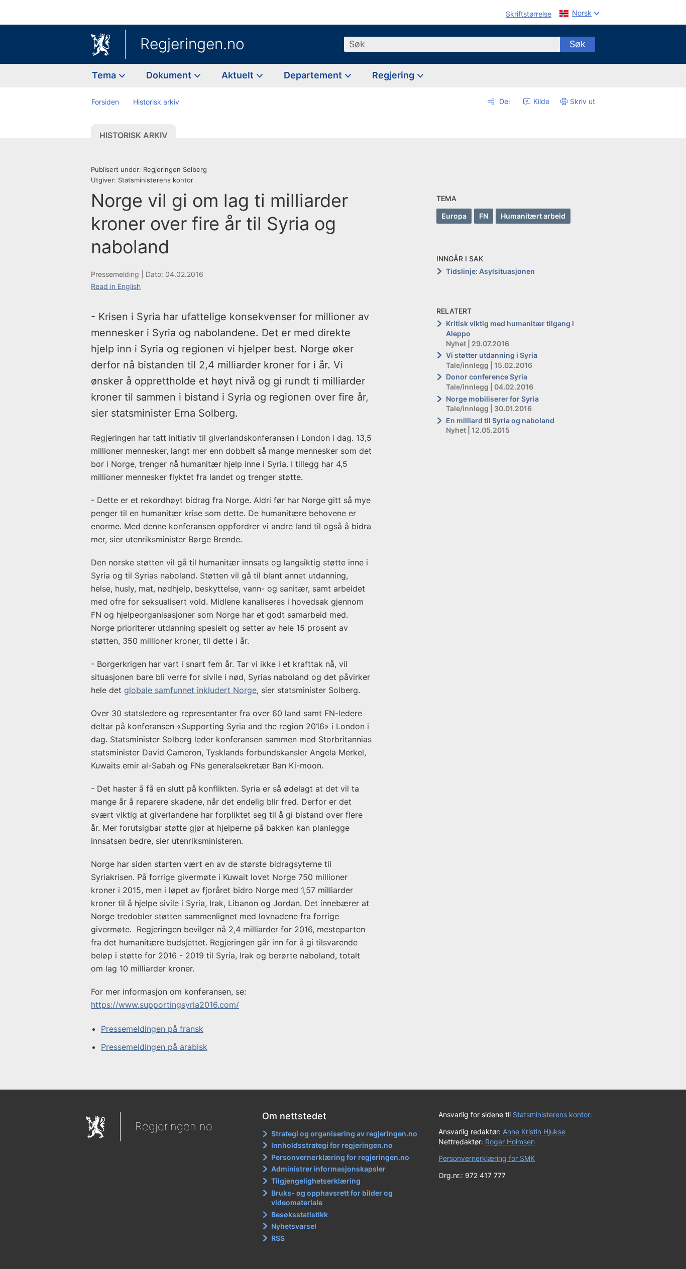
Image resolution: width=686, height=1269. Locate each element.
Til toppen (237, 1075)
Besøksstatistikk (299, 1214)
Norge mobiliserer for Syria (492, 399)
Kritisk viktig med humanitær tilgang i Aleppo (510, 328)
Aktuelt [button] (238, 75)
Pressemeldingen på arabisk (154, 1047)
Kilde (540, 101)
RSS (278, 1238)
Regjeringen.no (192, 44)
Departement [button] (314, 75)
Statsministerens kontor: (552, 1114)
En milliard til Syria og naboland (500, 420)
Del (503, 101)
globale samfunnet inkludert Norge (190, 690)
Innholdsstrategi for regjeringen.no (332, 1145)
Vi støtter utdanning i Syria (491, 355)
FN (483, 216)
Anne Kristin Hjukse (534, 1131)
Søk (577, 44)
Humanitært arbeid (533, 216)
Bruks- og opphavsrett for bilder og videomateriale (332, 1198)
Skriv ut (582, 101)
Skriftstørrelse (528, 14)
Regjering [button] (394, 75)
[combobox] (452, 44)
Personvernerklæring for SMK (486, 1158)
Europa (454, 216)
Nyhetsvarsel (293, 1226)
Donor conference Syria (486, 376)
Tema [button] (105, 75)
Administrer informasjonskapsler (328, 1168)
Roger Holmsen (510, 1141)
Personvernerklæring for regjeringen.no (340, 1157)
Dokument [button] (169, 75)
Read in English (116, 286)
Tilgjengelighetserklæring (316, 1181)
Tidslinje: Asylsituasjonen (490, 271)
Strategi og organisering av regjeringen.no (344, 1133)
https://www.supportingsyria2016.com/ (165, 1005)
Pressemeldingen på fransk (152, 1029)
